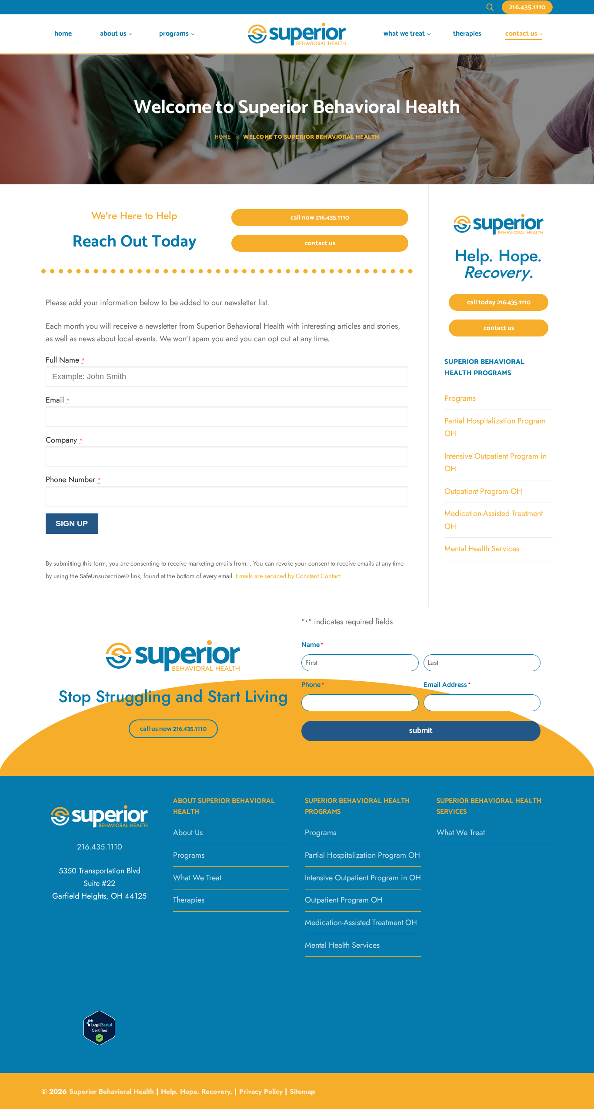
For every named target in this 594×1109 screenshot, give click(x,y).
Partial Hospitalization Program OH (495, 427)
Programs (460, 398)
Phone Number (73, 479)
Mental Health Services (481, 548)
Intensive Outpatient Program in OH (495, 462)
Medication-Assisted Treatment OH (493, 520)
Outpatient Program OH (483, 491)
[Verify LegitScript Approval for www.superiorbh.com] (99, 1042)
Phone (312, 685)
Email (58, 400)
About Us (188, 832)
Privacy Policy (262, 1091)
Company (64, 440)
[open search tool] (490, 7)
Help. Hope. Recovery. (196, 1091)
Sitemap (302, 1091)
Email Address (447, 685)
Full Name (65, 360)
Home (223, 137)
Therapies (188, 900)
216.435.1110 (527, 7)
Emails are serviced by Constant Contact (288, 576)
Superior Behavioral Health (111, 1091)
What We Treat (197, 877)
